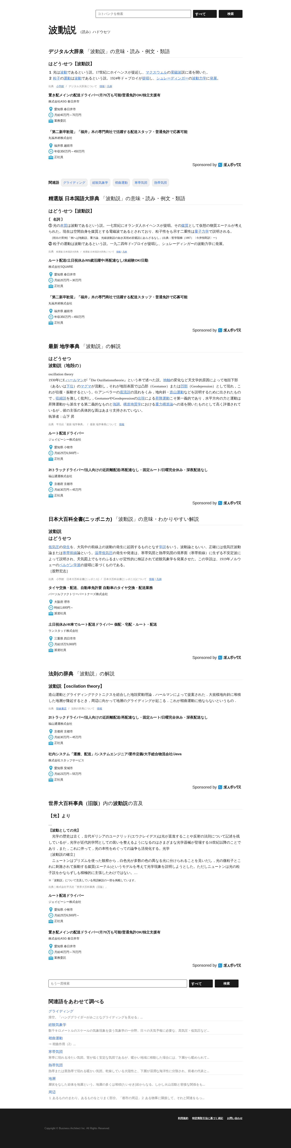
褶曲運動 (121, 182)
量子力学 (202, 231)
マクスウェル (156, 72)
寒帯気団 (141, 182)
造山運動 (177, 392)
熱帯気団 (160, 182)
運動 (67, 78)
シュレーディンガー (172, 78)
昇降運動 (162, 398)
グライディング (74, 182)
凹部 (184, 386)
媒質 (184, 225)
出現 (141, 398)
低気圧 (53, 547)
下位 (69, 386)
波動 (63, 72)
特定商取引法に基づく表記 (207, 1118)
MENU (52, 4)
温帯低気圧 (104, 553)
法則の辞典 (60, 673)
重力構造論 (164, 404)
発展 (213, 78)
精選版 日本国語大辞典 (73, 198)
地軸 (166, 380)
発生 (66, 547)
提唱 (145, 78)
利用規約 (183, 1118)
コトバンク (68, 14)
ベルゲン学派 (70, 565)
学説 (162, 547)
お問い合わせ (234, 1118)
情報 (102, 86)
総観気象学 (100, 182)
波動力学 (199, 78)
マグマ (86, 386)
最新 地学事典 (64, 346)
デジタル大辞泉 (66, 51)
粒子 (56, 78)
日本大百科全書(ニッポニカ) (80, 519)
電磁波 (176, 72)
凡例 (109, 86)
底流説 (125, 392)
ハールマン (75, 380)
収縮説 (61, 398)
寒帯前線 (70, 553)
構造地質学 (132, 404)
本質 (63, 225)
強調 (116, 404)
